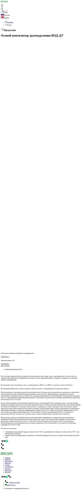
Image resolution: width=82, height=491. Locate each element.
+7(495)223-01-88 (14, 482)
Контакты (8, 470)
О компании (9, 467)
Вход (5, 12)
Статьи (7, 465)
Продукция (8, 461)
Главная (7, 458)
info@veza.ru (11, 485)
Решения (8, 459)
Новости (8, 463)
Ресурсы (7, 468)
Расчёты (7, 472)
